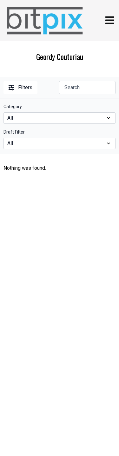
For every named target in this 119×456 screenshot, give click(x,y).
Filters (25, 87)
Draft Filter (14, 132)
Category (12, 106)
